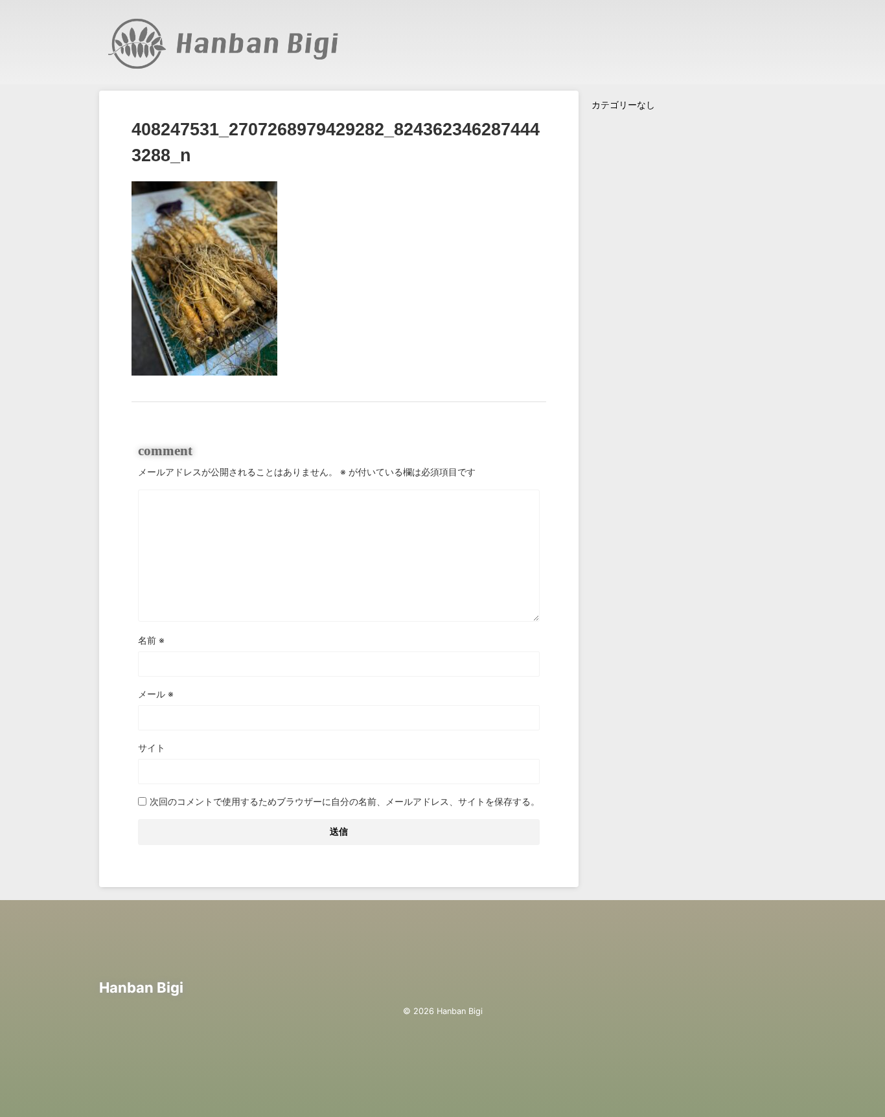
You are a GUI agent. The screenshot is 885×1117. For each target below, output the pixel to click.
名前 (151, 640)
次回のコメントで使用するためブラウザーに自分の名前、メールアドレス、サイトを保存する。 (345, 801)
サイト (151, 747)
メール (156, 693)
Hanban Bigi (141, 987)
